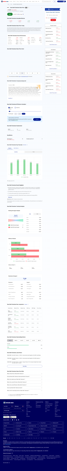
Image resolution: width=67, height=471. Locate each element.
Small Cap (21, 11)
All (53, 438)
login (19, 76)
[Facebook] (18, 419)
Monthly (11, 107)
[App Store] (13, 417)
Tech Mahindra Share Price (49, 56)
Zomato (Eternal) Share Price (49, 35)
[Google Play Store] (6, 417)
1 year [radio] (16, 113)
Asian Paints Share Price (49, 89)
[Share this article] (41, 7)
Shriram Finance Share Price (49, 80)
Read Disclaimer (8, 444)
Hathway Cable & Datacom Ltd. (10, 319)
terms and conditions (53, 17)
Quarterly (18, 107)
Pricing (18, 1)
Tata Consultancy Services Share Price (50, 52)
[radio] (9, 107)
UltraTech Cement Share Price (49, 86)
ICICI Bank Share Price (49, 76)
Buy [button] (10, 14)
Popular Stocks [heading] (53, 25)
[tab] (11, 73)
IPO (38, 1)
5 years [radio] (23, 113)
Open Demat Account (24, 76)
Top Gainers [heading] (53, 49)
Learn (27, 1)
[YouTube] (12, 419)
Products (10, 1)
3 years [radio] (19, 113)
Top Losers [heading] (53, 73)
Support (33, 1)
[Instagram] (14, 419)
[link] (8, 406)
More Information (5, 462)
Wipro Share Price (48, 65)
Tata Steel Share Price (49, 31)
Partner (30, 1)
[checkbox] (46, 17)
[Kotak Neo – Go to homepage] (4, 1)
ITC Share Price (48, 83)
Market (24, 1)
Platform (14, 1)
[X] (10, 419)
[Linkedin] (16, 419)
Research (21, 1)
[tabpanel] (24, 166)
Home (8, 4)
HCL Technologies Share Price (49, 62)
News (36, 1)
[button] (61, 1)
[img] (24, 60)
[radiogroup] (24, 107)
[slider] (9, 111)
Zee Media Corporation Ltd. (10, 327)
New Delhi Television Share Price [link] (17, 4)
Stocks (11, 4)
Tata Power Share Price (49, 41)
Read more (10, 197)
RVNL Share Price (48, 28)
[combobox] (47, 1)
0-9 (51, 438)
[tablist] (24, 73)
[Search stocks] (43, 1)
